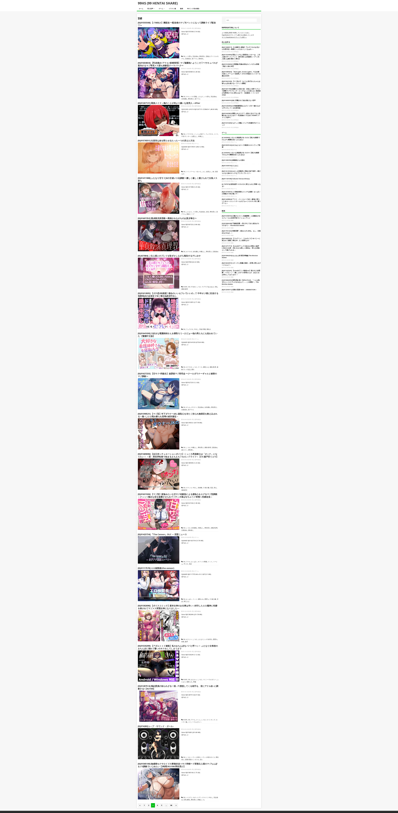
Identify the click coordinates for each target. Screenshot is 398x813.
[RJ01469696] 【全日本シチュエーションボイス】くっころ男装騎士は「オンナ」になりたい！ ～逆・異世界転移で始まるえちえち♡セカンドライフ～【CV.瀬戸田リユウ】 (178, 455)
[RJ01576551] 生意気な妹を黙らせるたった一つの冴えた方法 (166, 140)
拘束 (182, 642)
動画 (181, 9)
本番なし (201, 136)
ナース (200, 367)
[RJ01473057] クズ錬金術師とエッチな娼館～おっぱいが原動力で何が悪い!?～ (241, 193)
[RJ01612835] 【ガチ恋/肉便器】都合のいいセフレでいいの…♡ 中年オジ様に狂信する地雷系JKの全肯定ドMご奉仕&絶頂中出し (178, 294)
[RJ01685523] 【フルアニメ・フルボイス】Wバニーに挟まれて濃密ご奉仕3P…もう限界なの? (241, 239)
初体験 (200, 488)
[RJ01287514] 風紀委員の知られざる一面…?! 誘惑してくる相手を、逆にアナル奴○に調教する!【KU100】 (178, 687)
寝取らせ (206, 367)
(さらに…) (184, 34)
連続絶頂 (184, 490)
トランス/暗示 (195, 757)
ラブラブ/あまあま (208, 287)
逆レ (201, 759)
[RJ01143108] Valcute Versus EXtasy (236, 179)
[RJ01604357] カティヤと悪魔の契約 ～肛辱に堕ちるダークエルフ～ (241, 264)
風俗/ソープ (190, 214)
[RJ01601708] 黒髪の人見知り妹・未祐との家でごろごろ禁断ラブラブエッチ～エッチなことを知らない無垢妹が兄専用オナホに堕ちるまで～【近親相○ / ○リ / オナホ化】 (241, 92)
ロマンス (189, 488)
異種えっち (201, 800)
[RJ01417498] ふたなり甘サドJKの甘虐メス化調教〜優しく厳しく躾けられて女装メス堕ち (177, 179)
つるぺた (198, 172)
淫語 (211, 488)
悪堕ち (206, 599)
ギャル (188, 407)
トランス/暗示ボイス (208, 757)
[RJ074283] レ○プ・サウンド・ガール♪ (156, 726)
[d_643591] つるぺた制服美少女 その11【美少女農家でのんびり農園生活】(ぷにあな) (240, 154)
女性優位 (184, 99)
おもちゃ (194, 679)
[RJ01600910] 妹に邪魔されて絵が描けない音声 (239, 100)
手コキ (186, 564)
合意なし (194, 136)
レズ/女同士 (208, 639)
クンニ (198, 720)
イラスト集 (172, 9)
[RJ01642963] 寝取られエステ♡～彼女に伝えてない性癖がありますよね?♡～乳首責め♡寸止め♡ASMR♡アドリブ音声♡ (241, 115)
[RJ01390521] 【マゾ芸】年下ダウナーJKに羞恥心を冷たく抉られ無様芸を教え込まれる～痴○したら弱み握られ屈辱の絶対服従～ (177, 415)
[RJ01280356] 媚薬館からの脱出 (233, 160)
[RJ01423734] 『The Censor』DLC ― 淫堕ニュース (162, 534)
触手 (186, 642)
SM (184, 56)
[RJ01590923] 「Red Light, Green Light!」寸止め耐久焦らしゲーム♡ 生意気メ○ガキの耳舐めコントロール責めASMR (241, 74)
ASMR (185, 287)
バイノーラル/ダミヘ (209, 679)
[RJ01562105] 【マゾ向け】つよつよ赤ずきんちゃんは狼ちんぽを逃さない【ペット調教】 (241, 82)
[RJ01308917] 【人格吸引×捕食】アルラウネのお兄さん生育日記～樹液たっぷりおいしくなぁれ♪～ (241, 48)
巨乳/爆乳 (187, 800)
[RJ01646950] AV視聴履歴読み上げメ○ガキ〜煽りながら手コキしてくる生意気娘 (241, 107)
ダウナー (194, 407)
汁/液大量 (206, 488)
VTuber (193, 287)
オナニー (189, 639)
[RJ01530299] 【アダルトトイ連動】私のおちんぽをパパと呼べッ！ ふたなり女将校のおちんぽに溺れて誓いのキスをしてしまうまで (178, 647)
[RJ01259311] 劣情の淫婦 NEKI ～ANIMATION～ (239, 290)
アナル (188, 562)
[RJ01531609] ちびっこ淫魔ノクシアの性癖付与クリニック (241, 124)
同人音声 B (226, 42)
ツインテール (190, 172)
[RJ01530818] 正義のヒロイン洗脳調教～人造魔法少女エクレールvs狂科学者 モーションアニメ (241, 217)
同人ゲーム (195, 143)
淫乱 (216, 287)
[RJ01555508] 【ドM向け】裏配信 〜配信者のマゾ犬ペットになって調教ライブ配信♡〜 (177, 24)
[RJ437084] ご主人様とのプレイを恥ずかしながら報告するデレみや (169, 255)
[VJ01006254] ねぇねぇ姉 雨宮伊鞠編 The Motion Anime (240, 256)
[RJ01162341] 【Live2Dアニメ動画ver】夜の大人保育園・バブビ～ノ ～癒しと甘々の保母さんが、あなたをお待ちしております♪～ (241, 272)
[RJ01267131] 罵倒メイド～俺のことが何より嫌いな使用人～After (169, 103)
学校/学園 (202, 329)
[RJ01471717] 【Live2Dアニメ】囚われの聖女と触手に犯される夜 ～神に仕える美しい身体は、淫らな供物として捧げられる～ (241, 248)
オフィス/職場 (202, 562)
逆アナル (195, 59)
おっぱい (194, 562)
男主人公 (186, 601)
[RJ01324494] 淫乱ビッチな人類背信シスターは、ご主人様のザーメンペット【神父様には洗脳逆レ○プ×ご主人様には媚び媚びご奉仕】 (241, 57)
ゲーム (161, 9)
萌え (215, 488)
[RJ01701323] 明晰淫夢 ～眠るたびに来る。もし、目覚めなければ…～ (241, 232)
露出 (192, 369)
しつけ (199, 287)
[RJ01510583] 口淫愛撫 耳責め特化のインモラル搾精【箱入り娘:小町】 (240, 65)
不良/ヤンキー (186, 136)
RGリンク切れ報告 (193, 9)
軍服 (194, 682)
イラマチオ (189, 134)
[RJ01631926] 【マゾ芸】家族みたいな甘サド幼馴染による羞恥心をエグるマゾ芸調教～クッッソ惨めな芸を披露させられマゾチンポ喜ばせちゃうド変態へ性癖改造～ (177, 495)
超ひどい (184, 450)
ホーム (141, 9)
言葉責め (188, 59)
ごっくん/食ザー (199, 134)
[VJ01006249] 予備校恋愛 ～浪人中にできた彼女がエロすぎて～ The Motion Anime (240, 224)
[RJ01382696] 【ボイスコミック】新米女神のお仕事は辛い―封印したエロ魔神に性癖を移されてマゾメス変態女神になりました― (177, 607)
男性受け (202, 56)
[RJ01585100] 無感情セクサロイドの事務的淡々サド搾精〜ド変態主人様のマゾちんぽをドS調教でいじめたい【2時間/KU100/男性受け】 (177, 765)
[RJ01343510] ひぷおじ (230, 166)
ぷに (203, 172)
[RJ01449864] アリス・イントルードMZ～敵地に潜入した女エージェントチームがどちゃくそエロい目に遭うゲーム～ (241, 201)
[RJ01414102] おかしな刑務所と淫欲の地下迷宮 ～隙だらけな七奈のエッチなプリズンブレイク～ (241, 172)
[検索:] (241, 20)
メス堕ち (189, 56)
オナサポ (189, 251)
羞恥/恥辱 (184, 289)
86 (171, 805)
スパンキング (210, 720)
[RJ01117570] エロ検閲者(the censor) (156, 568)
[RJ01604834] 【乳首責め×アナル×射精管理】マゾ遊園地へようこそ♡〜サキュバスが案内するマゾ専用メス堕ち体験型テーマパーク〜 (178, 64)
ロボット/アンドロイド (200, 797)
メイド (216, 134)
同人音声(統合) (196, 28)
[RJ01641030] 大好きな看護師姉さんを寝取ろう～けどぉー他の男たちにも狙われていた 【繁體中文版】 (177, 334)
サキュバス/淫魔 (191, 96)
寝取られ (201, 599)
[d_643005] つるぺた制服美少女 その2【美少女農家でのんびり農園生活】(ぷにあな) (241, 138)
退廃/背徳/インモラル (192, 759)
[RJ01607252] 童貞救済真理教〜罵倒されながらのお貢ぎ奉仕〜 (167, 218)
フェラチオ (209, 134)
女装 (207, 212)
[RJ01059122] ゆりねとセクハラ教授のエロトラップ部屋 (241, 146)
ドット (210, 562)
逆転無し (201, 59)
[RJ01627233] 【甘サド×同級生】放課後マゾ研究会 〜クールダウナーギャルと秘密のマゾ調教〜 (177, 375)
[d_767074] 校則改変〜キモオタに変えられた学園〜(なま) (241, 185)
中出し (196, 329)
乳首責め (195, 56)
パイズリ (189, 797)
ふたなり (200, 96)
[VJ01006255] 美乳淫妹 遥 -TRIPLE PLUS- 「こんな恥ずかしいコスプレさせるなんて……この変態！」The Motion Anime (241, 282)
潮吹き (208, 329)
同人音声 (150, 9)
